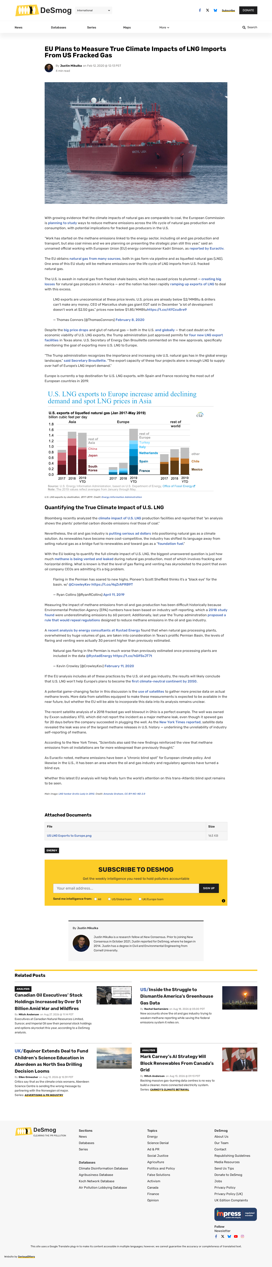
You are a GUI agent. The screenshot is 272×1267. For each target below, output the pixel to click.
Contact (220, 1149)
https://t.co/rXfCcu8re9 (167, 310)
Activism (153, 1181)
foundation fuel (170, 544)
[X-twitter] (207, 10)
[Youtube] (236, 1236)
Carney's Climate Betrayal (169, 1089)
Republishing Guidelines (232, 1156)
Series (83, 1149)
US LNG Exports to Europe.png (69, 836)
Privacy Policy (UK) (228, 1194)
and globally (165, 330)
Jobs (218, 1181)
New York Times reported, (180, 722)
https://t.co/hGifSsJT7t (132, 656)
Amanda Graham (113, 793)
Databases (86, 1143)
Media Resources (227, 1162)
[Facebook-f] (200, 10)
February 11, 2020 (119, 666)
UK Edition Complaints (231, 1200)
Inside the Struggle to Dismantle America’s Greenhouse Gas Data (176, 996)
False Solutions (158, 1175)
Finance (153, 1194)
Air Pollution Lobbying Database (103, 1187)
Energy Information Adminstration (122, 497)
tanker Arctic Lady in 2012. (77, 793)
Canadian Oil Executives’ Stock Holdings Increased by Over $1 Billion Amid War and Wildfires (48, 1001)
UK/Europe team (153, 899)
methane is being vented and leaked (84, 559)
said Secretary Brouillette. (85, 361)
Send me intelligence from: (72, 898)
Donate (248, 10)
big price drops (76, 330)
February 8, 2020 (130, 320)
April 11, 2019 (114, 595)
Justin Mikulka (71, 66)
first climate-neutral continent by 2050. (164, 681)
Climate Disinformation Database (103, 1168)
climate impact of (119, 518)
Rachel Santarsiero (156, 1008)
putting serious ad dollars (130, 533)
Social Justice (157, 1156)
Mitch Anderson (29, 1014)
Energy (52, 850)
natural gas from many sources (95, 259)
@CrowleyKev (80, 584)
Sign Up (209, 888)
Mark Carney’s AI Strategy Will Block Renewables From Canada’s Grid (177, 1063)
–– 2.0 (135, 793)
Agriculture (155, 1162)
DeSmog (56, 10)
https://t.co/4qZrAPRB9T (112, 584)
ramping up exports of (192, 284)
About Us (221, 1136)
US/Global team (122, 899)
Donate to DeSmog (228, 1175)
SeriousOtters (26, 1256)
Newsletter (222, 1231)
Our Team (221, 1143)
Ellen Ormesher (28, 1077)
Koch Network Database (96, 1181)
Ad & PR (153, 1149)
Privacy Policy (224, 1187)
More (162, 27)
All (99, 899)
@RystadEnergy (99, 656)
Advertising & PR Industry (44, 1095)
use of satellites (151, 691)
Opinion (153, 1200)
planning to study (62, 223)
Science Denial (158, 1143)
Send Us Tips (224, 1168)
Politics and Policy (161, 1168)
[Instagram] (242, 1236)
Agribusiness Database (96, 1175)
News (83, 1136)
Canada (152, 1187)
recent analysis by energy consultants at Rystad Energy (94, 630)
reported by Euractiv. (207, 248)
